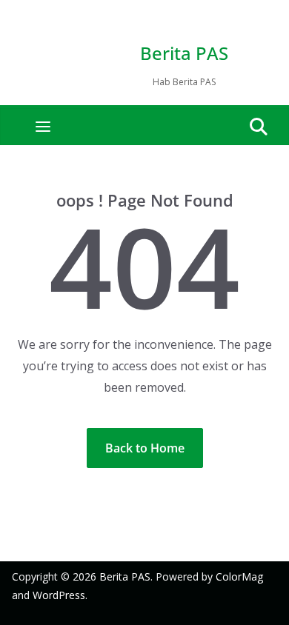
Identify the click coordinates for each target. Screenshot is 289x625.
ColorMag (239, 576)
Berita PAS (184, 53)
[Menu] (43, 126)
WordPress (59, 595)
